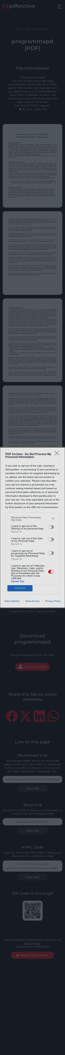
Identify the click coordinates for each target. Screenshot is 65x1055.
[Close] (58, 454)
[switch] (51, 527)
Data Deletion (12, 601)
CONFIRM (20, 588)
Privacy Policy (53, 601)
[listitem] (32, 518)
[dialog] (32, 527)
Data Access (32, 601)
